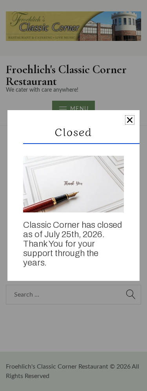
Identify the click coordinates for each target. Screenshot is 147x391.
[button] (130, 120)
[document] (73, 195)
